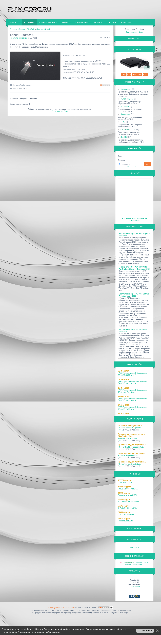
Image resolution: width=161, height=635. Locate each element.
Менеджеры (125, 89)
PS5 (123, 75)
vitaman (146, 562)
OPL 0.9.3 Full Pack (126, 514)
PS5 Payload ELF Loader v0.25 (131, 447)
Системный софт (43, 29)
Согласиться (145, 631)
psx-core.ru (134, 548)
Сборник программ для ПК (129, 428)
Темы (122, 122)
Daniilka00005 (134, 586)
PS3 (134, 75)
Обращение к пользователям (61, 608)
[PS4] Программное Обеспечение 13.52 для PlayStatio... (132, 391)
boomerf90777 (139, 564)
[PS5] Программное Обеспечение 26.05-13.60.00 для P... (132, 374)
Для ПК (123, 137)
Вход (66, 111)
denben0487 (130, 562)
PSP (145, 75)
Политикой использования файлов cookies (39, 632)
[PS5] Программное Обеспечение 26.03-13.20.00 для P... (132, 408)
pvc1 (29, 85)
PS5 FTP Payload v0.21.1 (128, 455)
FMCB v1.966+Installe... (128, 489)
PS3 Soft (30, 29)
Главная (13, 29)
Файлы (22, 29)
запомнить (125, 164)
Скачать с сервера (19, 38)
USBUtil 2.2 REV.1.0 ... (127, 482)
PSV (140, 75)
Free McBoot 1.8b (125, 521)
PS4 (129, 75)
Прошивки (124, 106)
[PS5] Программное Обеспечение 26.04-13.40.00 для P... (132, 399)
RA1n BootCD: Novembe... (129, 501)
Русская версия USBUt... (128, 495)
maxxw (139, 562)
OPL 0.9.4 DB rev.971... (127, 508)
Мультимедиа (126, 99)
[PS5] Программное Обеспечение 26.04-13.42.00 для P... (132, 382)
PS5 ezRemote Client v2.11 (129, 464)
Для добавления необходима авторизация (134, 219)
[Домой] (30, 9)
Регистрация (57, 111)
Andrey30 (128, 564)
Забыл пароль (130, 167)
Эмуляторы (125, 114)
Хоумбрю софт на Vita (127, 438)
